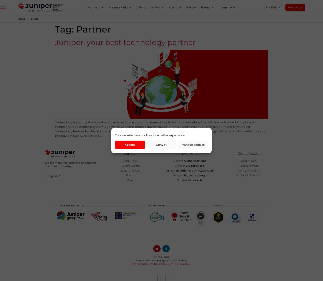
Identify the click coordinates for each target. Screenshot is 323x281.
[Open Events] (212, 8)
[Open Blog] (195, 8)
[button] (273, 7)
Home (21, 18)
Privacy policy (141, 264)
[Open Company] (234, 8)
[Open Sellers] (162, 8)
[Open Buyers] (180, 8)
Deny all (161, 144)
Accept (130, 144)
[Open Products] (102, 8)
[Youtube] (157, 248)
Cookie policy (182, 264)
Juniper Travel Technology (150, 260)
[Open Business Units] (130, 8)
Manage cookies (193, 144)
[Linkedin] (166, 248)
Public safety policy (162, 264)
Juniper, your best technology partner (125, 42)
